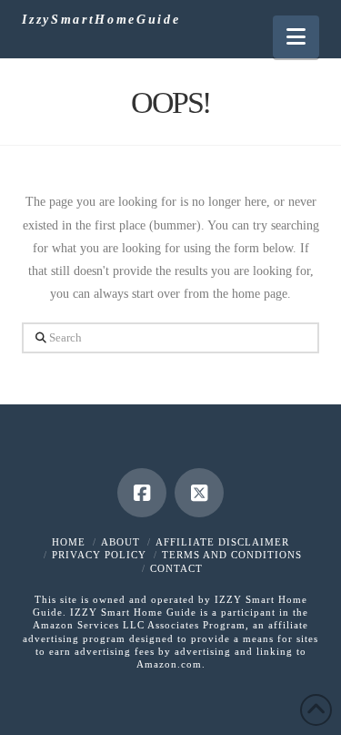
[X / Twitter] (199, 492)
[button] (296, 36)
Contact (176, 568)
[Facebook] (141, 492)
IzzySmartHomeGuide (101, 20)
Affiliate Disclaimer (222, 541)
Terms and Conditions (232, 554)
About (120, 541)
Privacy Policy (99, 554)
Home (68, 541)
